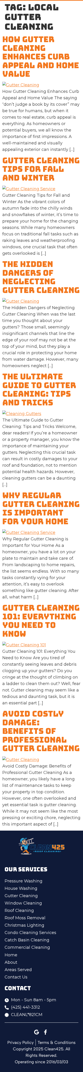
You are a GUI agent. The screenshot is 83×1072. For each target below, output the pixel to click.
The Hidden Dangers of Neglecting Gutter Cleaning (41, 277)
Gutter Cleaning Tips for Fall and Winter (41, 169)
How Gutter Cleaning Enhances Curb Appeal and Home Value (40, 56)
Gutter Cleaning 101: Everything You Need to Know (41, 621)
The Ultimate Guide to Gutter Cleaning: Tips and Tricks (39, 389)
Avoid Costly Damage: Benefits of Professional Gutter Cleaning (41, 731)
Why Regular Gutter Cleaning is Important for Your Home (41, 508)
